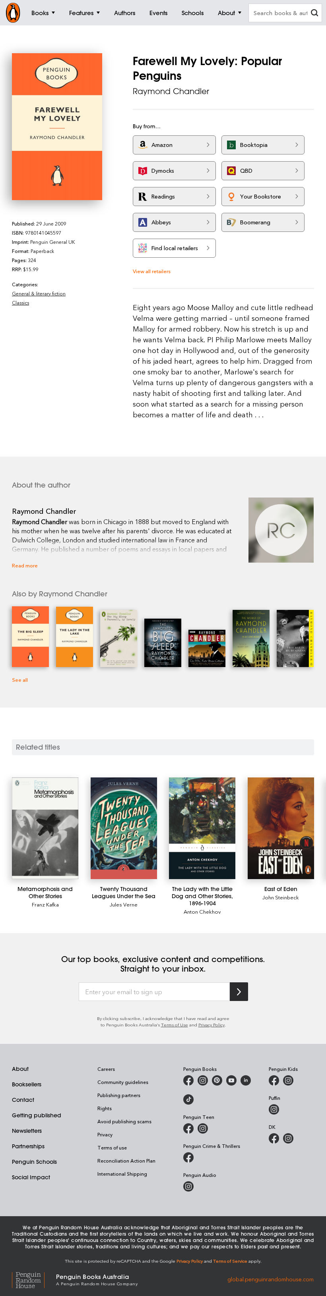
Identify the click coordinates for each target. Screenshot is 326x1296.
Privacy (105, 1134)
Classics (20, 302)
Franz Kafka (45, 904)
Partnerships (28, 1146)
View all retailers (152, 271)
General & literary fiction (39, 293)
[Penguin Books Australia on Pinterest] (217, 1080)
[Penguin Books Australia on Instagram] (203, 1080)
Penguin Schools (34, 1161)
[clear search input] (314, 13)
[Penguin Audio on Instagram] (188, 1186)
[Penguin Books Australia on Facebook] (188, 1080)
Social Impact (31, 1177)
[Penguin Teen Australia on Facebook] (188, 1128)
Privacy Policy (211, 1024)
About (20, 1068)
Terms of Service (230, 1260)
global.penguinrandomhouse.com (270, 1279)
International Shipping (122, 1173)
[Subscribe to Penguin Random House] (239, 991)
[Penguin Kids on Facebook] (274, 1080)
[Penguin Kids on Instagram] (288, 1080)
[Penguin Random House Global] (34, 1279)
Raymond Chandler (171, 91)
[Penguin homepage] (13, 13)
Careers (106, 1068)
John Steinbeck (280, 897)
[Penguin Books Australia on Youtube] (231, 1080)
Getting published (36, 1115)
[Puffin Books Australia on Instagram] (274, 1109)
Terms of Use (174, 1024)
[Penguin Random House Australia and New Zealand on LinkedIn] (246, 1080)
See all (20, 679)
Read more (25, 565)
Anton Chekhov (202, 911)
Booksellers (26, 1084)
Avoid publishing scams (124, 1121)
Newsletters (27, 1130)
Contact (23, 1099)
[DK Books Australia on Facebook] (274, 1138)
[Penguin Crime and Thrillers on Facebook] (188, 1157)
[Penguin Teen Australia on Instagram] (203, 1128)
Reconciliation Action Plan (126, 1160)
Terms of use (112, 1147)
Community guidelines (122, 1082)
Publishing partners (118, 1095)
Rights (104, 1108)
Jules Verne (124, 904)
